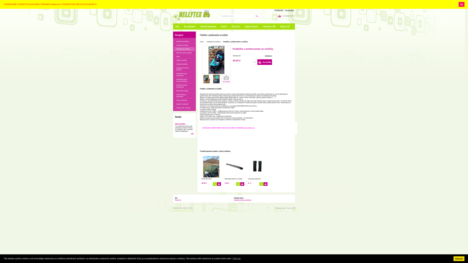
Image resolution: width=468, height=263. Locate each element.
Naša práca (236, 26)
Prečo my (178, 200)
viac (192, 133)
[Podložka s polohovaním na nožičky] (216, 60)
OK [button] (461, 4)
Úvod (177, 26)
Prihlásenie (278, 10)
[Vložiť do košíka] (219, 184)
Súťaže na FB (285, 26)
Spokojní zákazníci (251, 26)
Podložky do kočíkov (213, 42)
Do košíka (267, 62)
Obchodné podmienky (208, 26)
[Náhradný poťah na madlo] (234, 166)
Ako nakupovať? (189, 26)
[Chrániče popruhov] (258, 166)
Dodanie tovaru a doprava (242, 200)
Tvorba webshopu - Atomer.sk (284, 208)
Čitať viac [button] (237, 259)
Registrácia (289, 10)
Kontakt (224, 26)
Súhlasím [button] (459, 259)
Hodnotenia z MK (269, 26)
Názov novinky (180, 124)
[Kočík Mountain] (211, 166)
